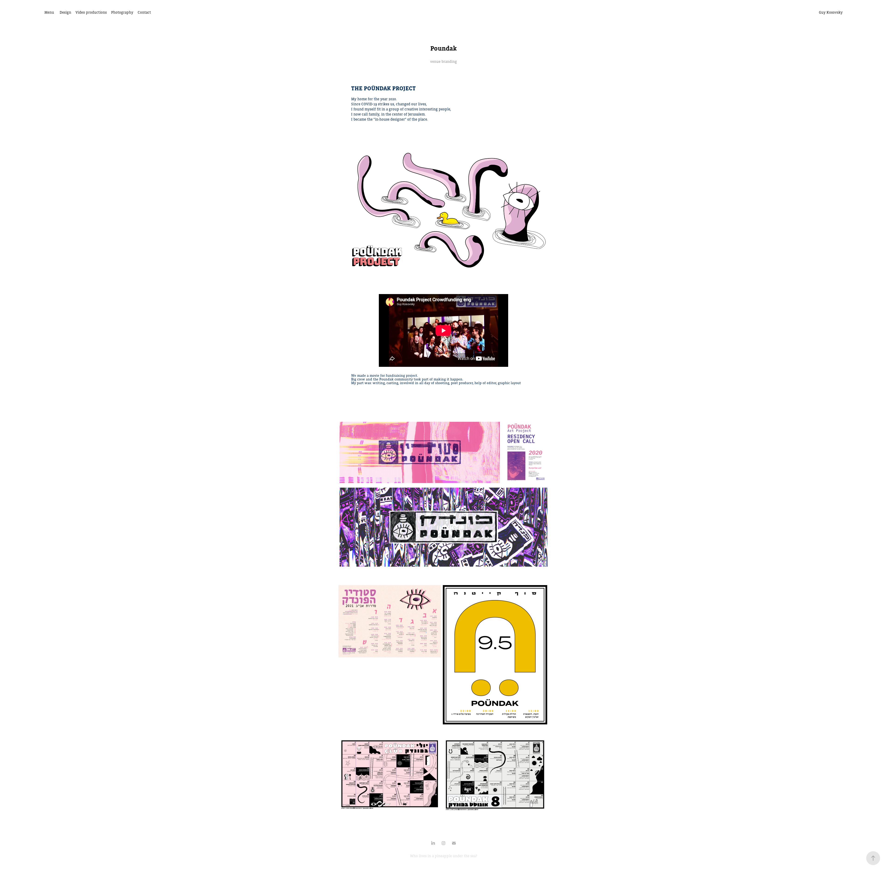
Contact (144, 12)
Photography (122, 12)
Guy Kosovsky (831, 12)
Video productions (91, 12)
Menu (49, 12)
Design (65, 12)
